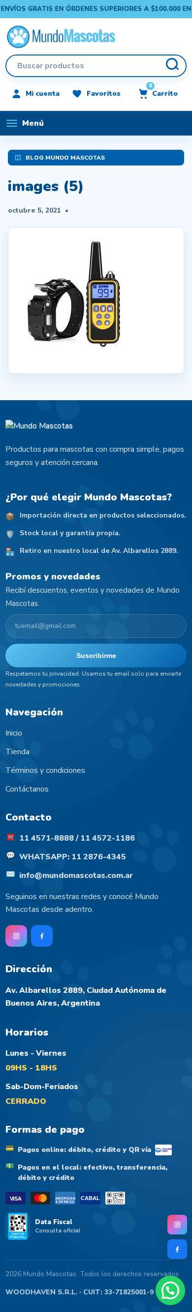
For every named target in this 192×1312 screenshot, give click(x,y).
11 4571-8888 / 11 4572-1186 (77, 838)
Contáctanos (27, 789)
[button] (170, 1290)
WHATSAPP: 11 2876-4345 (72, 856)
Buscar (172, 65)
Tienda (17, 751)
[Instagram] (177, 1224)
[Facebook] (177, 1249)
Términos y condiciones (45, 770)
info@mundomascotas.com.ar (76, 875)
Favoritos (104, 93)
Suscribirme (96, 655)
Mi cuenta (43, 93)
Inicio (13, 733)
